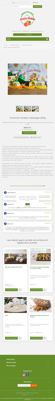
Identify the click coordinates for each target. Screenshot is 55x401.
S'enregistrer (16, 31)
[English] (35, 2)
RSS (31, 374)
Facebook (24, 374)
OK (27, 204)
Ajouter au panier (29, 132)
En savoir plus (27, 206)
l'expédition (30, 129)
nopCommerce (30, 394)
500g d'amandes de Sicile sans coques (39, 316)
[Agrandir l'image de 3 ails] (15, 305)
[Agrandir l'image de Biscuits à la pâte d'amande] (15, 256)
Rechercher (37, 6)
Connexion (25, 31)
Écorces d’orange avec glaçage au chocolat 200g (39, 267)
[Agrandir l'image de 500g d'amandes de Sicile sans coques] (40, 305)
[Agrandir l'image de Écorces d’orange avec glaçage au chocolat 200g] (40, 256)
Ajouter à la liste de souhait (22, 137)
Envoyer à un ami (37, 137)
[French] (37, 2)
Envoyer (34, 385)
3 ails (6, 315)
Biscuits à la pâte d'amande (13, 267)
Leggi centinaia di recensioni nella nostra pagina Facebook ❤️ (27, 186)
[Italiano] (33, 2)
